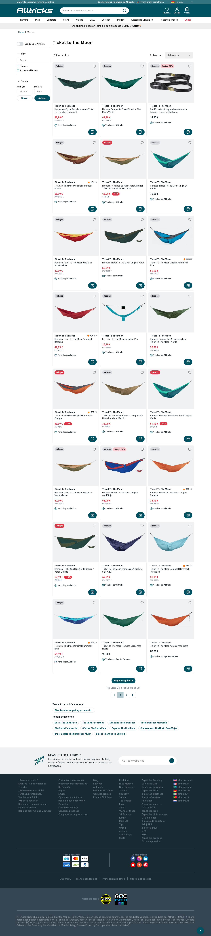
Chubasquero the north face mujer (158, 728)
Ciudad (79, 20)
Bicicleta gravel (149, 827)
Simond (123, 797)
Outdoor (106, 20)
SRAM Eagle (125, 834)
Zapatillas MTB (149, 790)
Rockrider (124, 780)
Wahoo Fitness (127, 811)
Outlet (188, 20)
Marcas (30, 32)
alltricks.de (184, 790)
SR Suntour (125, 814)
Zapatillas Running (151, 780)
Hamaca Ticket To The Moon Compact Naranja (169, 494)
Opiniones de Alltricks (70, 797)
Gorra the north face (66, 722)
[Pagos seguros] (76, 861)
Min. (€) (21, 86)
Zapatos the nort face (123, 728)
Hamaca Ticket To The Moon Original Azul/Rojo (120, 494)
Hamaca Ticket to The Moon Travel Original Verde (171, 417)
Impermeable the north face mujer (73, 734)
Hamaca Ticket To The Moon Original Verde (123, 262)
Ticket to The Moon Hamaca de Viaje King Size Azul (122, 570)
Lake (121, 804)
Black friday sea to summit (110, 734)
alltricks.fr (183, 783)
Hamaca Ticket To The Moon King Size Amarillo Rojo (73, 264)
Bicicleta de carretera (153, 821)
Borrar (24, 98)
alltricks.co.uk (185, 780)
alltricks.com (184, 787)
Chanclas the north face (122, 722)
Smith (122, 807)
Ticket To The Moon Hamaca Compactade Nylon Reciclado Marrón (122, 417)
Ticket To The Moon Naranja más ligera (169, 646)
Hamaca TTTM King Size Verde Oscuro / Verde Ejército (74, 570)
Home (21, 32)
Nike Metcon (126, 783)
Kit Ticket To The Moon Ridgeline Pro (120, 339)
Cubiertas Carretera (152, 787)
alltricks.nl (183, 800)
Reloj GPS (146, 824)
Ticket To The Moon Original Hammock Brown (73, 187)
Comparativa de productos (72, 814)
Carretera (51, 20)
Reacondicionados (169, 20)
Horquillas (146, 800)
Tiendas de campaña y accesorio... (74, 710)
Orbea (122, 827)
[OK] (171, 760)
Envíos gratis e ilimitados (130, 2)
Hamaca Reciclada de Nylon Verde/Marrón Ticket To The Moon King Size (122, 187)
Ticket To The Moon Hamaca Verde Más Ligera (121, 647)
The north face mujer (93, 722)
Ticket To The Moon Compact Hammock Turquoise (169, 570)
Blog (95, 780)
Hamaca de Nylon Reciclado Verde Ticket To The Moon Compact (74, 110)
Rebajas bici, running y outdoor (35, 811)
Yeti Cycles (125, 800)
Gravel (66, 20)
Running (24, 20)
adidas (123, 831)
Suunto (123, 790)
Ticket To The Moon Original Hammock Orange (73, 417)
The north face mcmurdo (154, 722)
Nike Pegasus (126, 787)
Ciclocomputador (150, 841)
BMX (92, 20)
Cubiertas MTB (149, 783)
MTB (37, 20)
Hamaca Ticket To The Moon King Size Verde (169, 187)
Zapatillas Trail (149, 811)
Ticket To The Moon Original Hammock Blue (169, 264)
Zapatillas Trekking (151, 838)
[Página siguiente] (133, 695)
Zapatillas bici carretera (154, 814)
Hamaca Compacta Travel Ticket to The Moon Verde (121, 110)
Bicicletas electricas (152, 794)
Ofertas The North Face (94, 728)
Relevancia (173, 55)
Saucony (124, 794)
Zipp (121, 824)
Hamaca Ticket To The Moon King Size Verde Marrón (73, 494)
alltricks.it (183, 794)
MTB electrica (148, 817)
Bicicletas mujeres (151, 804)
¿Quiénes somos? (28, 780)
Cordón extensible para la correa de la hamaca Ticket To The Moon (168, 110)
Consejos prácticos (68, 811)
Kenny (122, 817)
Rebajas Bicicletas (103, 790)
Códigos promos (102, 794)
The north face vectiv (66, 728)
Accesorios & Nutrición (142, 20)
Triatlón (120, 20)
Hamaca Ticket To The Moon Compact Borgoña (73, 340)
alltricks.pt (183, 797)
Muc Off (123, 821)
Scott (122, 838)
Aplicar (42, 98)
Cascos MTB (148, 807)
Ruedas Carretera (150, 797)
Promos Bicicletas (102, 797)
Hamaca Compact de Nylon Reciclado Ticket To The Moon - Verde (168, 340)
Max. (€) (38, 86)
